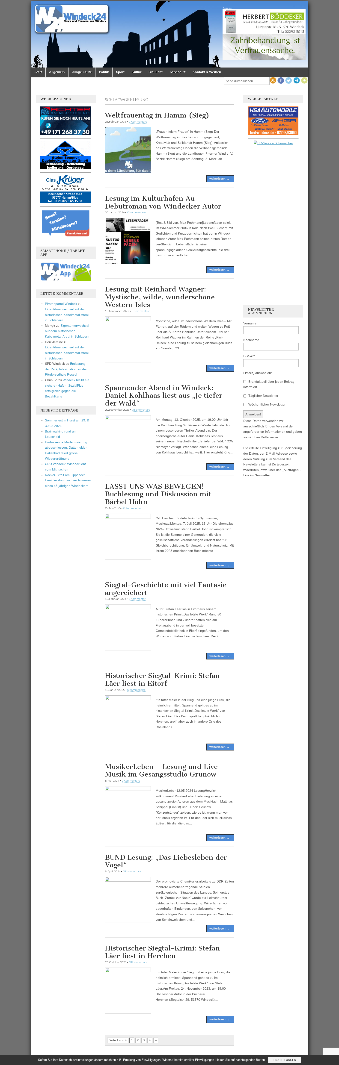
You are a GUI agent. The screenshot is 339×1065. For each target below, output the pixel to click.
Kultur (136, 72)
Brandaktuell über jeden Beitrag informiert (268, 384)
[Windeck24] (169, 34)
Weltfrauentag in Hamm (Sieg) (157, 115)
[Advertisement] (273, 215)
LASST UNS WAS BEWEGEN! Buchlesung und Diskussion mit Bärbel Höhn (158, 494)
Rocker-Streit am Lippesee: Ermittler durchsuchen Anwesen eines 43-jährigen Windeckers (68, 480)
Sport (120, 72)
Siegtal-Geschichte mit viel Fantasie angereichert (165, 589)
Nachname (251, 340)
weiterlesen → (219, 178)
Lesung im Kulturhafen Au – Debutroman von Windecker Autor (163, 202)
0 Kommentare (138, 121)
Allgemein (57, 72)
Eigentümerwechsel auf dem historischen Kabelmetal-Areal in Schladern (67, 314)
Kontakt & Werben (207, 72)
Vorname (249, 323)
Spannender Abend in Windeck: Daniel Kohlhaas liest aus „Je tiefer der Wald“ (163, 395)
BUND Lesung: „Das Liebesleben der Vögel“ (166, 861)
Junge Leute (82, 72)
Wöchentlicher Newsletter (266, 404)
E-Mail (249, 356)
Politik (104, 72)
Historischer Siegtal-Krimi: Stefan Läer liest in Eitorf (162, 679)
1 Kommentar (137, 598)
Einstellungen (284, 1060)
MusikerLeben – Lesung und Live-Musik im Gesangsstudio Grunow (163, 770)
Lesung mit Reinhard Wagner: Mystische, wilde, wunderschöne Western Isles (160, 297)
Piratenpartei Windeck (61, 304)
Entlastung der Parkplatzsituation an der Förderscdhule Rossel (66, 369)
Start (38, 72)
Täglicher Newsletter (262, 395)
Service (175, 72)
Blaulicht (156, 72)
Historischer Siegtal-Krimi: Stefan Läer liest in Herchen (162, 952)
